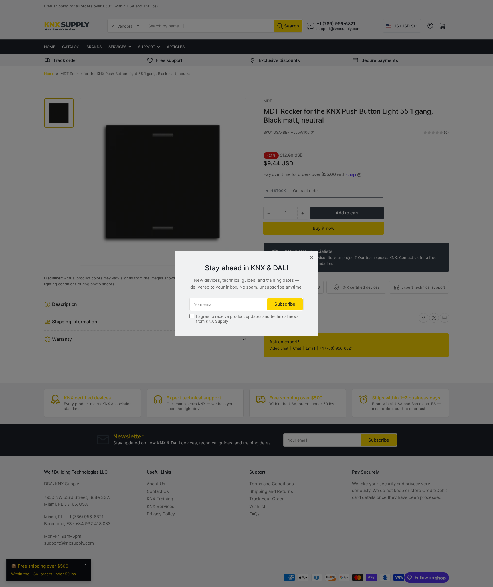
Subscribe (284, 304)
